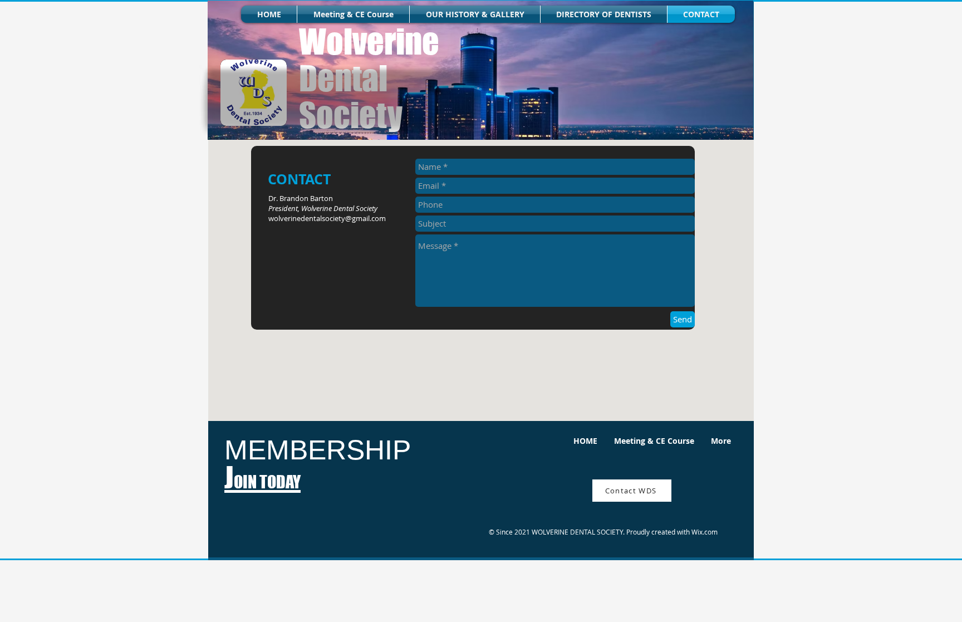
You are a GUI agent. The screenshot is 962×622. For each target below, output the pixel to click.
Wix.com (704, 531)
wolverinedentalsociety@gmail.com (327, 218)
